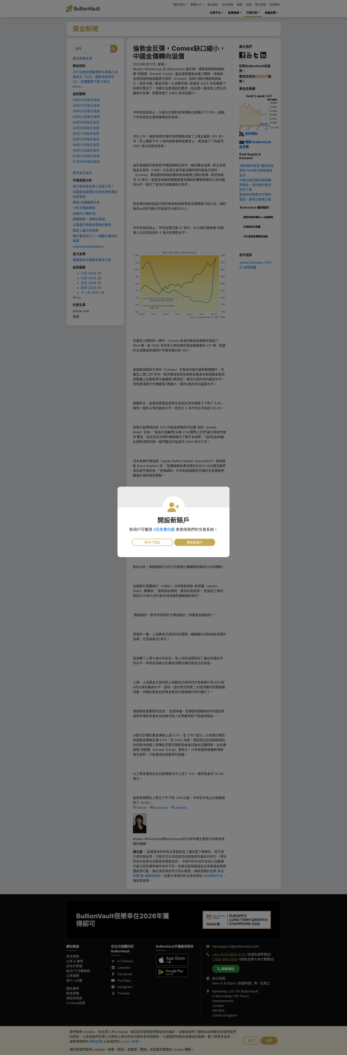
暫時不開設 (152, 542)
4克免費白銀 (164, 529)
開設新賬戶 (195, 542)
